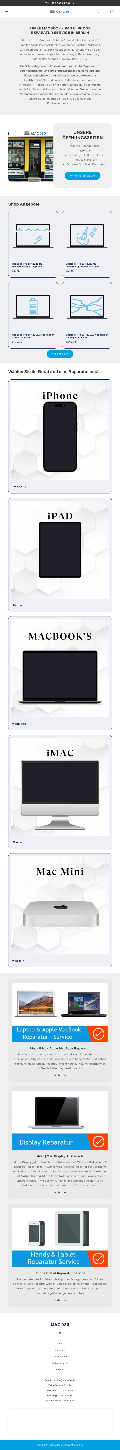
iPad (15, 605)
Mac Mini (18, 960)
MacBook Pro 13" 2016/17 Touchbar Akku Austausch (33, 336)
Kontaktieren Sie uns (83, 176)
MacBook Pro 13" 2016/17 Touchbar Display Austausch (87, 336)
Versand (59, 1369)
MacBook (19, 723)
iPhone (17, 486)
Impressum (60, 1350)
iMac (15, 842)
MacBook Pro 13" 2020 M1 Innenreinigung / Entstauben (82, 265)
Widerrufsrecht (60, 1363)
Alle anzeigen (60, 354)
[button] (6, 11)
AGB (60, 1343)
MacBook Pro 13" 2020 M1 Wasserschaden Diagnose (27, 265)
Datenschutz (60, 1356)
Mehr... (58, 1075)
